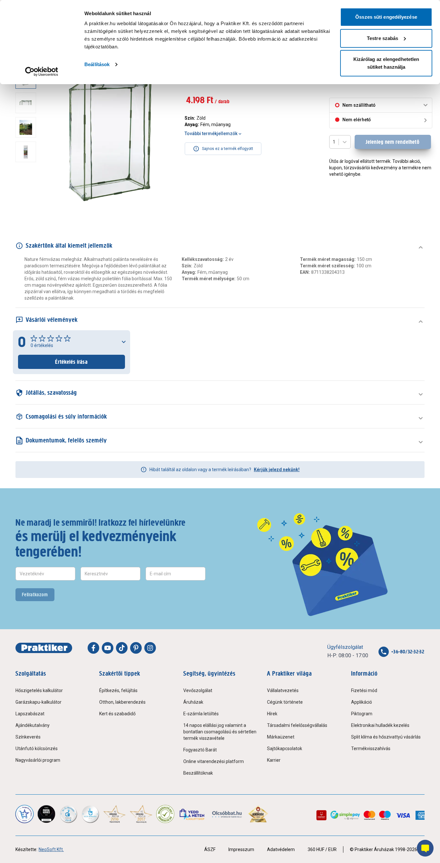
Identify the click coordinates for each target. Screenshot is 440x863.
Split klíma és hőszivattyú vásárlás (386, 736)
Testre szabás (382, 38)
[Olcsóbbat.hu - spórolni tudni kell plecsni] (227, 814)
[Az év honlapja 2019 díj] (90, 814)
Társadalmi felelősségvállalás (297, 725)
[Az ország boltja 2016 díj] (114, 814)
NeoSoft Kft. (51, 849)
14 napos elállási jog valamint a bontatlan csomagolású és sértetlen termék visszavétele (219, 732)
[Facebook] (93, 648)
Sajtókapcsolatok (284, 748)
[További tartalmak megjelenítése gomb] (27, 208)
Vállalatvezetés (283, 690)
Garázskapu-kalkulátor (38, 702)
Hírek (272, 713)
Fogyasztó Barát (200, 749)
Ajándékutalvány (32, 725)
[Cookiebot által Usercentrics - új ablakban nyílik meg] (42, 71)
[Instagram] (150, 648)
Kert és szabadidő (117, 713)
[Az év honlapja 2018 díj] (68, 814)
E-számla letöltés (201, 713)
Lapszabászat (29, 713)
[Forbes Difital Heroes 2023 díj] (46, 814)
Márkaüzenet (280, 736)
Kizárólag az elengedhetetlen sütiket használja (386, 63)
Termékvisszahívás (370, 748)
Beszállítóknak (198, 773)
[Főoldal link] (43, 648)
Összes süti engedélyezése (386, 17)
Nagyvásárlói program (37, 760)
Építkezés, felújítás (118, 690)
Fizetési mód (364, 690)
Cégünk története (285, 702)
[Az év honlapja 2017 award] (141, 814)
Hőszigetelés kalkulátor (39, 690)
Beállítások (97, 64)
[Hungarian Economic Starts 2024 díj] (24, 814)
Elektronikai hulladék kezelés (380, 725)
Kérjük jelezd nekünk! (277, 469)
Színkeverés (28, 736)
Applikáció (361, 702)
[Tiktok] (122, 648)
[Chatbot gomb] (425, 848)
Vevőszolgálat (197, 690)
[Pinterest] (136, 648)
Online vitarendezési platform (213, 761)
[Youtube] (107, 648)
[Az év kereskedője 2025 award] (258, 814)
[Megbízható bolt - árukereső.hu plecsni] (165, 814)
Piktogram (361, 713)
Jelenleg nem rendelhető (393, 141)
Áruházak (193, 702)
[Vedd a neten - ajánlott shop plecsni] (192, 814)
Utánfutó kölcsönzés (36, 748)
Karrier (274, 760)
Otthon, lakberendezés (122, 702)
